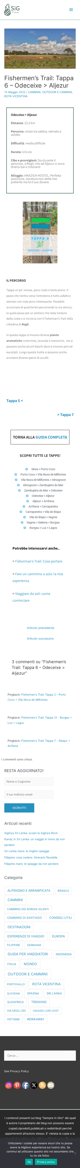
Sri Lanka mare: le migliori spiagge (26, 851)
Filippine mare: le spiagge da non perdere (31, 863)
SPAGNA (33, 993)
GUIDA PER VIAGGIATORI (28, 954)
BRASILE (63, 890)
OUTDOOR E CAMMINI (57, 92)
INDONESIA (64, 954)
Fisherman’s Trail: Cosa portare (38, 561)
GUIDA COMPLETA (51, 437)
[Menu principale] (71, 10)
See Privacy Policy (16, 1071)
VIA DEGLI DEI (16, 1010)
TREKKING (39, 1002)
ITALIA (11, 964)
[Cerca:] (40, 1055)
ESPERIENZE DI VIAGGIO (25, 936)
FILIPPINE (13, 945)
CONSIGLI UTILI (60, 918)
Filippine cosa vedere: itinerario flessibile (30, 857)
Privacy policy (46, 1161)
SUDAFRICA (15, 1002)
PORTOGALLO (16, 984)
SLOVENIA (13, 993)
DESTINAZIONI (19, 927)
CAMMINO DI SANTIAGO (24, 917)
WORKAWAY (35, 1019)
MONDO (30, 964)
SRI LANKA (54, 993)
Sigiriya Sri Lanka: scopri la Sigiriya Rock (31, 833)
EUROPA (58, 936)
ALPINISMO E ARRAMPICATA (28, 891)
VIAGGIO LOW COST (46, 1010)
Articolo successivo (40, 638)
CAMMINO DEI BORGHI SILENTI (28, 909)
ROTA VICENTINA (15, 96)
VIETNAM (13, 1019)
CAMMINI (34, 92)
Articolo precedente (40, 628)
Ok (29, 1161)
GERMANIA (34, 945)
